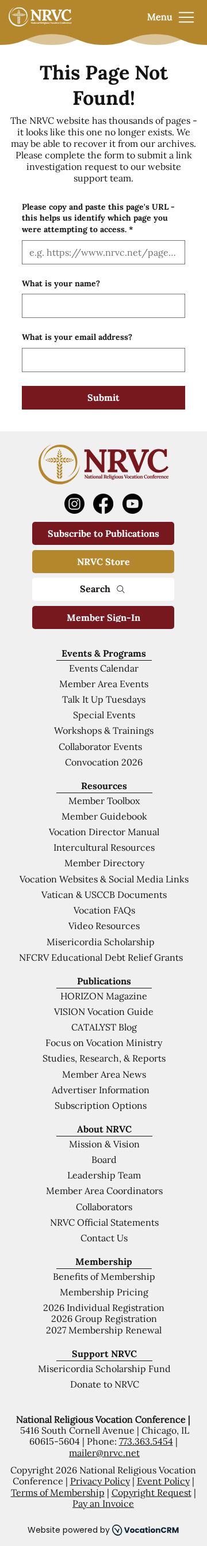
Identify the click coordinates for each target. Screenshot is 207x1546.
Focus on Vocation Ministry (103, 1042)
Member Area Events (103, 683)
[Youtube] (132, 504)
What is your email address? (77, 337)
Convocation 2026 (104, 762)
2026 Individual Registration (103, 1307)
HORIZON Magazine (103, 996)
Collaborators (104, 1206)
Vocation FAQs (104, 910)
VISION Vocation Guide (104, 1011)
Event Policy (163, 1481)
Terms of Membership (58, 1492)
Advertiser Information (101, 1090)
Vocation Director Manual (104, 832)
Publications (104, 981)
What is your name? (61, 283)
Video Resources (104, 925)
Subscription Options (101, 1105)
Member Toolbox (104, 800)
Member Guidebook (104, 816)
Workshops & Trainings (104, 730)
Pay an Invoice (103, 1503)
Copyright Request (151, 1492)
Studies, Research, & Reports (104, 1058)
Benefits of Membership (104, 1276)
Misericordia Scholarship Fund (104, 1368)
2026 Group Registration (104, 1318)
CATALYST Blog (104, 1027)
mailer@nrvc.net (104, 1452)
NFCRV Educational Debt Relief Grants (101, 957)
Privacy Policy (100, 1481)
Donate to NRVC (104, 1384)
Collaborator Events (100, 746)
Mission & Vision (104, 1144)
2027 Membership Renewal (104, 1330)
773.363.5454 (146, 1441)
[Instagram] (74, 504)
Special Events (104, 715)
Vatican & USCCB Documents (104, 894)
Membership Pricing (104, 1292)
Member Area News (104, 1074)
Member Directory (104, 863)
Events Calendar (104, 668)
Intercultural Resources (104, 847)
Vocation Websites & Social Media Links (104, 879)
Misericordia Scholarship (101, 942)
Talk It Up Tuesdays (103, 699)
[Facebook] (103, 504)
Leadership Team (104, 1175)
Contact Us (104, 1238)
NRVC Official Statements (104, 1222)
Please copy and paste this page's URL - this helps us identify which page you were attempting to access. (98, 218)
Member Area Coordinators (104, 1190)
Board (104, 1159)
